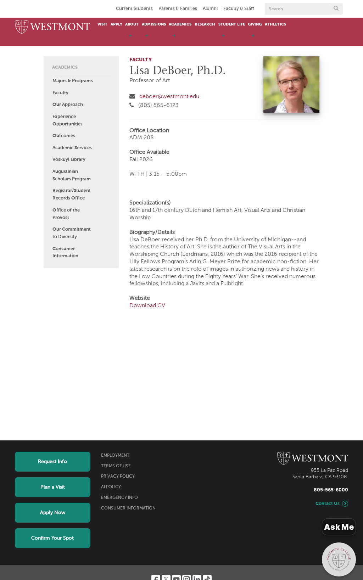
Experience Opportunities (67, 120)
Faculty (60, 93)
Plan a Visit (52, 487)
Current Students (134, 8)
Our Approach (67, 104)
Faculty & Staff (238, 8)
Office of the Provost (66, 214)
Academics (180, 24)
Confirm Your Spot (52, 538)
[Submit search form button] (336, 9)
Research (205, 24)
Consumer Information (65, 253)
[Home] (52, 27)
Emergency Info (119, 498)
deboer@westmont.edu (169, 97)
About (132, 24)
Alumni (210, 8)
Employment (115, 456)
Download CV (147, 306)
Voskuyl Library (68, 159)
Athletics (275, 24)
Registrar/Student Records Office (71, 194)
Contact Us (327, 503)
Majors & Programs (72, 81)
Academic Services (72, 148)
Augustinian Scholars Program (71, 175)
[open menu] (130, 39)
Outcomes (63, 136)
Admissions (154, 24)
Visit (102, 24)
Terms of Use (116, 466)
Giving (255, 24)
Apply (116, 24)
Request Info (52, 461)
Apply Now (52, 512)
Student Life (231, 24)
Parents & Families (177, 8)
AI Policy (111, 487)
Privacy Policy (118, 476)
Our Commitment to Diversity (71, 233)
